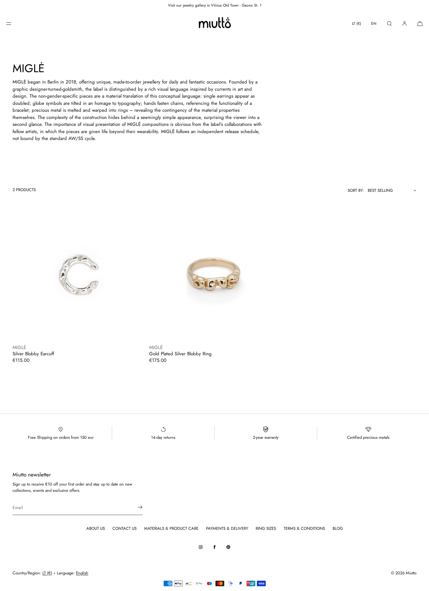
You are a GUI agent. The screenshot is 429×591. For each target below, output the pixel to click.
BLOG (338, 528)
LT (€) (356, 23)
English (82, 573)
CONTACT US (124, 528)
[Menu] (13, 23)
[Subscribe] (135, 507)
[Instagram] (201, 547)
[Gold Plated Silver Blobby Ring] (214, 276)
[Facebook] (214, 547)
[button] (389, 23)
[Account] (404, 23)
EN (373, 23)
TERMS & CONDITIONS (304, 528)
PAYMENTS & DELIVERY (227, 528)
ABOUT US (95, 528)
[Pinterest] (228, 547)
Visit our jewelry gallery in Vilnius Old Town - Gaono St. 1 (214, 5)
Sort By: (356, 190)
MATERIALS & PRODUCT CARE (171, 528)
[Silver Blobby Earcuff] (78, 276)
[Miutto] (214, 24)
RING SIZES (266, 528)
